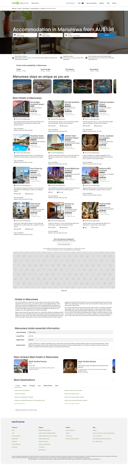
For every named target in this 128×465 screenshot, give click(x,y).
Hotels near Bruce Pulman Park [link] (73, 390)
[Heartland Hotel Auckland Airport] (29, 150)
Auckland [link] (43, 8)
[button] (64, 379)
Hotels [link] (19, 8)
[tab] (17, 386)
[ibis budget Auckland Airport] (29, 116)
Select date (20, 36)
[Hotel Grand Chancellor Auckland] (29, 219)
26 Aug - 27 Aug (21, 71)
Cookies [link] (68, 433)
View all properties (64, 244)
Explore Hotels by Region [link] (45, 430)
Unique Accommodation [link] (44, 444)
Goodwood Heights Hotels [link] (72, 403)
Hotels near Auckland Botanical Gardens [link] (76, 400)
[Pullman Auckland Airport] (98, 116)
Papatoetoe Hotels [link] (20, 403)
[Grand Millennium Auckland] (64, 184)
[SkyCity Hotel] (98, 219)
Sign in (114, 3)
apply (35, 410)
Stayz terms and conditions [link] (72, 438)
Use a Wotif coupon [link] (97, 441)
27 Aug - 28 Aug (45, 71)
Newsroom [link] (14, 441)
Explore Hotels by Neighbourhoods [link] (47, 433)
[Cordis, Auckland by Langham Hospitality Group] (98, 150)
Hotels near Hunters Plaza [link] (72, 393)
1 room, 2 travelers (74, 36)
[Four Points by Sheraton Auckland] (29, 184)
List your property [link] (16, 436)
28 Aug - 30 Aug (70, 71)
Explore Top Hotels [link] (43, 441)
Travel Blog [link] (41, 447)
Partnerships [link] (15, 438)
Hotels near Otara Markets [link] (22, 390)
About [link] (13, 430)
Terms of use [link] (69, 436)
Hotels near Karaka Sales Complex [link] (74, 397)
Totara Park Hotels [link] (20, 393)
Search (107, 35)
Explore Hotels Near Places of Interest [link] (48, 436)
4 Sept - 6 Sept (94, 71)
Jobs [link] (13, 433)
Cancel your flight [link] (97, 436)
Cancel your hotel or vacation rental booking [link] (103, 433)
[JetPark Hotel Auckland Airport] (64, 150)
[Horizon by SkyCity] (64, 219)
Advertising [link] (14, 447)
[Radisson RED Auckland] (98, 184)
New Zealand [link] (26, 8)
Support (101, 3)
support (68, 57)
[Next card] (116, 86)
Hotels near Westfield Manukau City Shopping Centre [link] (30, 400)
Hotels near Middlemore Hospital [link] (24, 397)
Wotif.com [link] (14, 8)
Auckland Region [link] (35, 8)
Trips (108, 3)
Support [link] (95, 430)
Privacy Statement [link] (70, 430)
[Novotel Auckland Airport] (64, 116)
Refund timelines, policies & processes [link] (102, 438)
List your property (91, 3)
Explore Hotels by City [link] (44, 438)
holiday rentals (31, 57)
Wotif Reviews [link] (42, 450)
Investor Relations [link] (16, 444)
